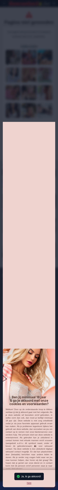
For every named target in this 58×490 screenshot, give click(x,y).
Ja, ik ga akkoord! (31, 476)
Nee (29, 483)
